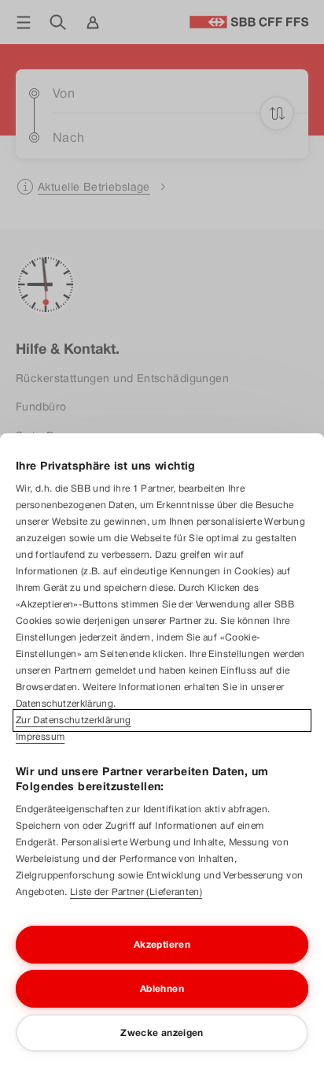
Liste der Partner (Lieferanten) (136, 891)
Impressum (40, 736)
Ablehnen (162, 988)
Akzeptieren (162, 944)
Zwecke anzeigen (161, 1032)
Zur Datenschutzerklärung (73, 720)
